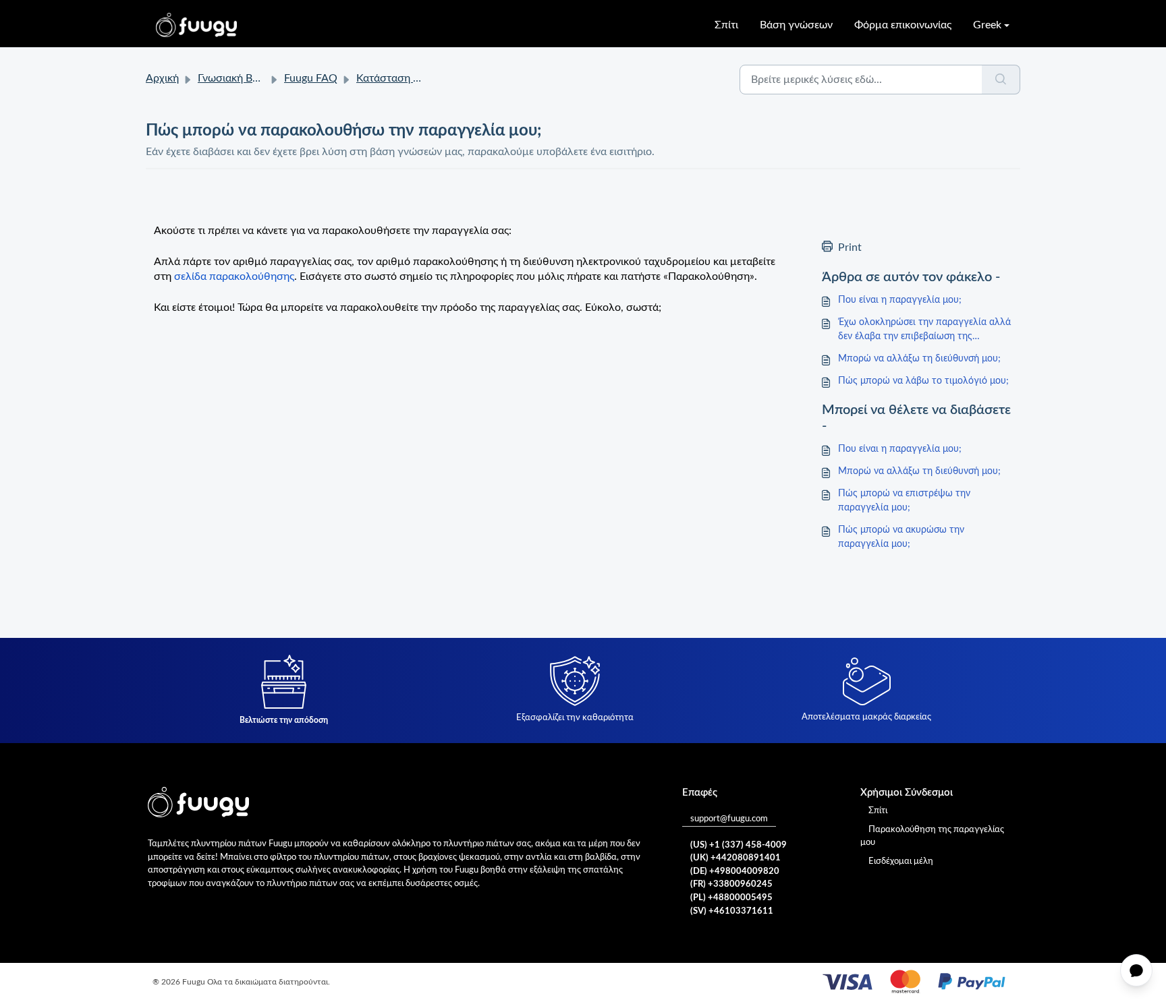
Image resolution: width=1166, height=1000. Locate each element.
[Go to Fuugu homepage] (196, 25)
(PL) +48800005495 (731, 897)
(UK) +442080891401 (735, 858)
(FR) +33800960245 (731, 884)
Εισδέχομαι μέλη (900, 861)
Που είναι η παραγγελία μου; (900, 300)
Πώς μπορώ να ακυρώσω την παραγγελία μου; (901, 537)
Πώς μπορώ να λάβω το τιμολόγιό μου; (923, 381)
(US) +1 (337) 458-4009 (738, 845)
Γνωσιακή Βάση (234, 78)
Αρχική (162, 78)
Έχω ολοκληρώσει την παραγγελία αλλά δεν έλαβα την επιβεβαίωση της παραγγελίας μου (924, 331)
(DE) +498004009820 (734, 871)
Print (850, 247)
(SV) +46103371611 (731, 911)
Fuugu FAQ (310, 78)
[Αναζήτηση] (1001, 79)
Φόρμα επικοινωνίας (902, 25)
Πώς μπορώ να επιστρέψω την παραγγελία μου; (904, 500)
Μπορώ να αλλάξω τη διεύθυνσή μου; (919, 358)
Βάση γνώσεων (796, 25)
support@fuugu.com (729, 819)
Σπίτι (726, 25)
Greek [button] (987, 25)
